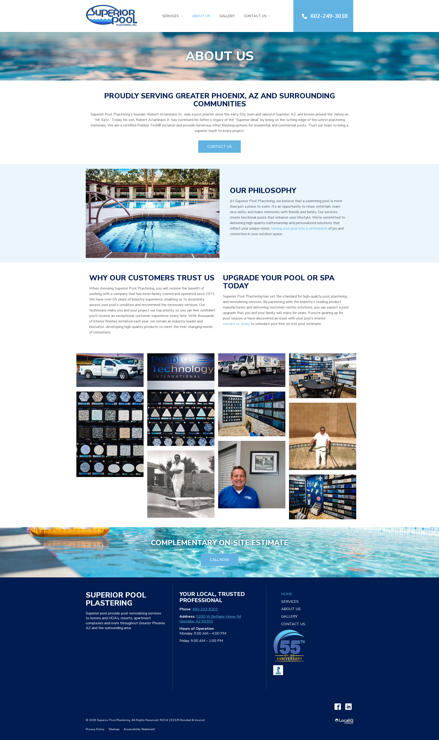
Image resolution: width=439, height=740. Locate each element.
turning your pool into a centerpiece (299, 228)
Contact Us (255, 16)
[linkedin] (348, 706)
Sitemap (114, 729)
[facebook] (338, 706)
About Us (201, 16)
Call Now (219, 559)
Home (286, 594)
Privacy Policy (95, 729)
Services (170, 16)
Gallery (227, 16)
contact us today (236, 323)
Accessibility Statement (139, 729)
